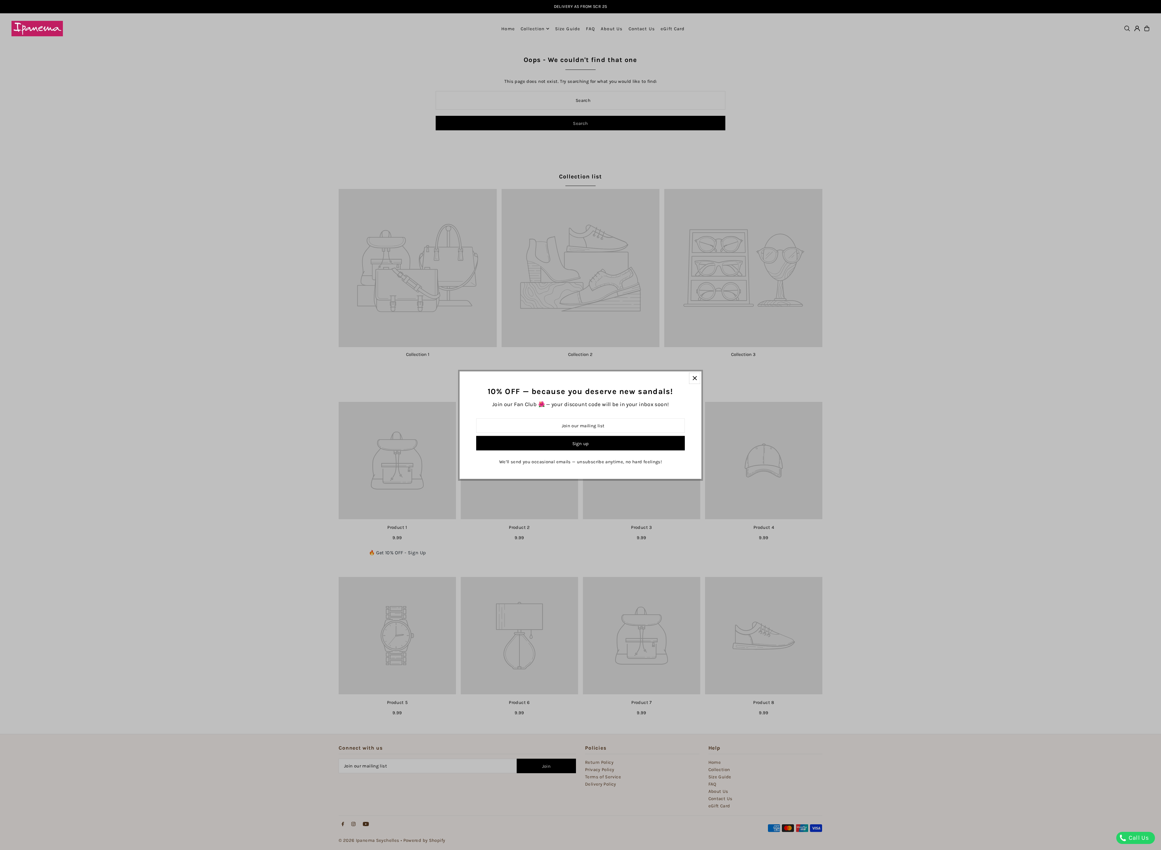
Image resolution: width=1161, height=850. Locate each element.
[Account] (1137, 28)
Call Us (1138, 837)
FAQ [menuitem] (590, 28)
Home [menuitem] (508, 28)
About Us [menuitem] (612, 28)
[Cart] (1146, 28)
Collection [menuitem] (533, 28)
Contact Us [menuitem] (642, 28)
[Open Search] (1127, 28)
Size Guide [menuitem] (567, 28)
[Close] (694, 378)
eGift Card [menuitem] (673, 28)
